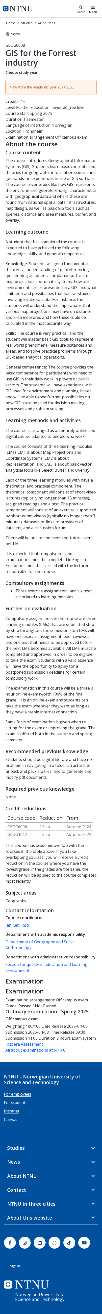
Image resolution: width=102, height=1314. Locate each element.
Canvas (10, 1119)
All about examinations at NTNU (35, 1050)
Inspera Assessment (24, 1044)
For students (15, 1102)
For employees (17, 1094)
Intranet (11, 1111)
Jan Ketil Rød (17, 925)
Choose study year (21, 72)
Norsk (15, 34)
